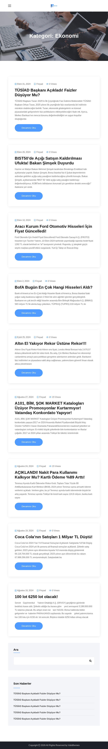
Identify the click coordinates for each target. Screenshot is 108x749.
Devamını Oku (29, 128)
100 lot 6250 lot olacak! (36, 596)
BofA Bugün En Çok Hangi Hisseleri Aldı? (53, 287)
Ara (15, 649)
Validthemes (74, 745)
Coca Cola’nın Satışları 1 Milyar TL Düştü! (53, 537)
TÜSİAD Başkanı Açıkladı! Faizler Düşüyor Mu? (36, 693)
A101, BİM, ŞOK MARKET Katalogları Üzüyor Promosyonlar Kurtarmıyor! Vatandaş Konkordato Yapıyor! (49, 408)
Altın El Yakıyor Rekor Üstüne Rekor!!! (50, 343)
